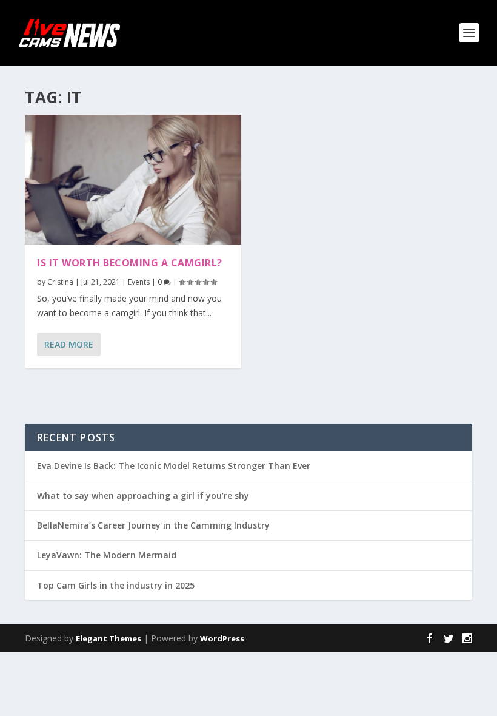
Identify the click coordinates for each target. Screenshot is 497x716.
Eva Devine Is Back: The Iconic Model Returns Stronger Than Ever (173, 465)
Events (139, 282)
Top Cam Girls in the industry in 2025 (116, 585)
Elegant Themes (108, 638)
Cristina (60, 282)
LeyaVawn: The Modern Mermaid (106, 555)
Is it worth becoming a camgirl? (129, 262)
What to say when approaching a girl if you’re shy (143, 495)
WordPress (222, 638)
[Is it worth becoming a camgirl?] (133, 180)
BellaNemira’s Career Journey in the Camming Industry (153, 525)
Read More (68, 344)
